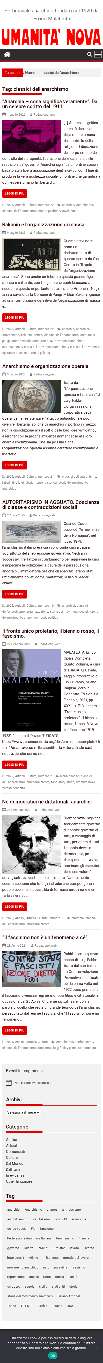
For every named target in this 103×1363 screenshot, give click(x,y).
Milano (33, 1258)
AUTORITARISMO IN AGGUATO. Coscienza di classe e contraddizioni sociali (51, 504)
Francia (84, 1238)
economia (79, 1219)
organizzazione (37, 611)
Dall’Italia (13, 1169)
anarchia (68, 205)
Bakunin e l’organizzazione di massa (43, 225)
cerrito (38, 335)
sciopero (13, 1286)
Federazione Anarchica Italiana (29, 1238)
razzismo (78, 1267)
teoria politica (40, 353)
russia (59, 1277)
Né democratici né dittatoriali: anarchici (47, 802)
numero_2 (45, 776)
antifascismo (84, 1042)
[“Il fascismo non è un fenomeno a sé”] (31, 954)
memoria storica (45, 482)
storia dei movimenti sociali (69, 611)
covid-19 (60, 1219)
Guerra (28, 1248)
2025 (9, 329)
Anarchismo (84, 205)
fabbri (6, 482)
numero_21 (46, 476)
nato (46, 1267)
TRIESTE (26, 1306)
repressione (15, 1277)
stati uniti (58, 1286)
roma (47, 1277)
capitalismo (41, 1219)
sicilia (43, 1286)
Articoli (20, 205)
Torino (11, 1306)
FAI (33, 1228)
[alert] (51, 1083)
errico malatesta (38, 782)
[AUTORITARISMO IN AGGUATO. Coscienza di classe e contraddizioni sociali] (31, 523)
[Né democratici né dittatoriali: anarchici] (31, 818)
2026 (9, 205)
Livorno (89, 1248)
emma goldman (49, 211)
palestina (60, 1267)
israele (42, 1248)
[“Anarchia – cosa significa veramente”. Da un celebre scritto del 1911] (31, 123)
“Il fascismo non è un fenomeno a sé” (45, 937)
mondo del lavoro (76, 1258)
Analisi (19, 918)
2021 (9, 1042)
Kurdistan (59, 1248)
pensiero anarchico (82, 1048)
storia (70, 782)
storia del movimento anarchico (46, 347)
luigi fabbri (25, 482)
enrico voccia (16, 1228)
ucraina (57, 1306)
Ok (52, 1356)
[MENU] (98, 54)
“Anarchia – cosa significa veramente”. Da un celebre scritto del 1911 (50, 104)
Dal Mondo (15, 1163)
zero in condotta (13, 788)
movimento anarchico (22, 1267)
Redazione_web (44, 114)
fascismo (57, 782)
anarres (52, 1209)
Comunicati (15, 1151)
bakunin (26, 335)
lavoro (74, 1248)
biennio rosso (69, 776)
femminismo (65, 1238)
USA (70, 1306)
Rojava (34, 1277)
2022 (9, 776)
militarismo (51, 1258)
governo (13, 1248)
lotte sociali (15, 1258)
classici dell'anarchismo (19, 211)
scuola (29, 1286)
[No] (96, 1347)
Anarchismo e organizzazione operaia (45, 366)
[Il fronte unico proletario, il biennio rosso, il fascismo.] (31, 652)
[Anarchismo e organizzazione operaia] (31, 382)
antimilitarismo (17, 1219)
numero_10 (46, 605)
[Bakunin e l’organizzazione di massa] (31, 241)
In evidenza (15, 1175)
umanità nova (85, 782)
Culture (31, 205)
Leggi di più (14, 193)
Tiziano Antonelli (69, 1296)
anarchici (82, 329)
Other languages (19, 1181)
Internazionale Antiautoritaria (32, 341)
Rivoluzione (70, 211)
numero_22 (46, 205)
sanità (72, 1277)
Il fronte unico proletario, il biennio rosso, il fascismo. (50, 633)
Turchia (42, 1306)
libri (14, 482)
